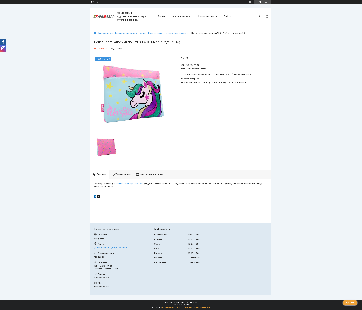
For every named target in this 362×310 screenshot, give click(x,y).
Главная (161, 16)
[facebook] (95, 197)
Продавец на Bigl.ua (181, 305)
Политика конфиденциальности (197, 307)
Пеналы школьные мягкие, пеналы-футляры (168, 33)
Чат (352, 303)
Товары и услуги (105, 33)
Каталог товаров (180, 16)
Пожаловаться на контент (172, 307)
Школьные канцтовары (126, 33)
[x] (98, 197)
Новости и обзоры (206, 16)
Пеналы (142, 33)
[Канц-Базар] (104, 16)
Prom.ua (193, 302)
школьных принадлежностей (129, 184)
